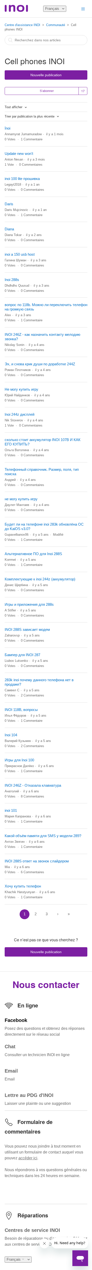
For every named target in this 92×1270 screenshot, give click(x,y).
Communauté (55, 25)
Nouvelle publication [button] (46, 75)
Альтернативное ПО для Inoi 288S (33, 554)
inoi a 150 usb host (20, 254)
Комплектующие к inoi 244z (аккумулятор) (40, 579)
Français (52, 8)
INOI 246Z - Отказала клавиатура (33, 785)
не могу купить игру (21, 499)
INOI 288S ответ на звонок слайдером (37, 861)
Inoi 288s (12, 280)
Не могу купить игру (21, 389)
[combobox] (46, 40)
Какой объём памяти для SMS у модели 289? (43, 836)
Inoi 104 (11, 735)
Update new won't (19, 153)
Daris (9, 204)
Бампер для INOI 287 (22, 655)
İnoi (7, 128)
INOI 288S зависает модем (27, 629)
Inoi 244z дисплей (19, 414)
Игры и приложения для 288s (29, 604)
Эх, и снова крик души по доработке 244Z (40, 364)
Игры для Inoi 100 (19, 760)
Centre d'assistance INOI (22, 25)
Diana (9, 229)
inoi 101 (11, 810)
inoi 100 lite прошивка (22, 179)
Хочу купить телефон (23, 886)
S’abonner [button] (47, 91)
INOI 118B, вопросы (21, 710)
